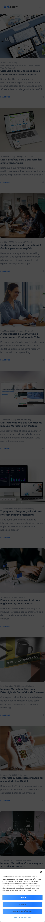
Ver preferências (22, 911)
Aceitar (22, 897)
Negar (22, 904)
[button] (41, 872)
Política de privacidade (22, 917)
